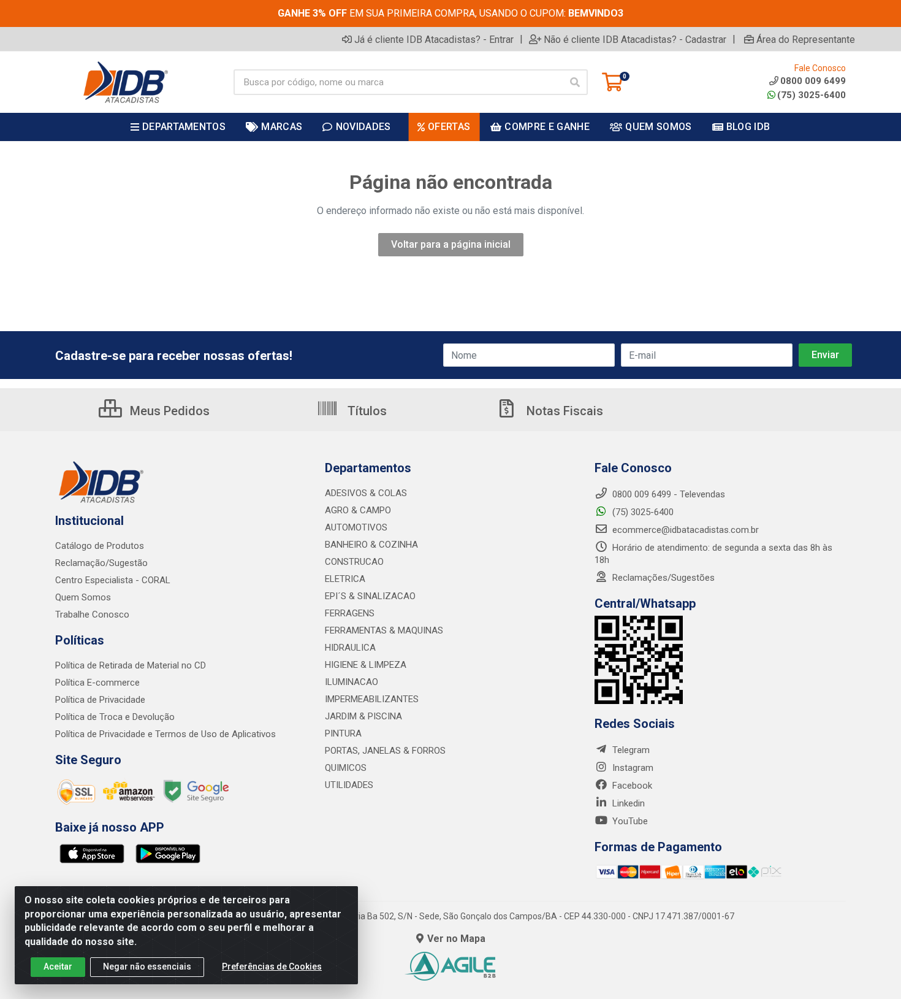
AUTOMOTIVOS (356, 527)
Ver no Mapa (456, 938)
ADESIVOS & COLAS (366, 493)
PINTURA (343, 733)
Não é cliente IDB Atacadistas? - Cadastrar (635, 39)
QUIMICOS (346, 767)
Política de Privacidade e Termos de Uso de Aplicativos (165, 734)
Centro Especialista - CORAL (112, 580)
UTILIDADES (349, 784)
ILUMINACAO (351, 681)
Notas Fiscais (563, 411)
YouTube (629, 821)
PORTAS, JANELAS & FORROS (385, 750)
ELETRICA (345, 578)
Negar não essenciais (147, 966)
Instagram (631, 767)
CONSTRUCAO (354, 561)
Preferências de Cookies (272, 966)
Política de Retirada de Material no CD (130, 665)
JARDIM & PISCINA (363, 716)
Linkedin (627, 803)
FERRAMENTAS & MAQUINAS (384, 630)
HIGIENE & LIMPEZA (365, 664)
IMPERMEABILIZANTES (372, 699)
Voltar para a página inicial (451, 244)
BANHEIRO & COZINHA (371, 544)
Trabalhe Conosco (92, 614)
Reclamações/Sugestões (662, 577)
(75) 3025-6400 (811, 95)
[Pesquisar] (575, 82)
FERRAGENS (349, 613)
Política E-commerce (97, 682)
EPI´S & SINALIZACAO (370, 596)
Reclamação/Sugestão (101, 562)
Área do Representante (805, 39)
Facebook (631, 785)
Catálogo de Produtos (99, 545)
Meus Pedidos (168, 411)
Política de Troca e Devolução (115, 716)
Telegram (630, 750)
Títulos (365, 411)
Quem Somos (83, 597)
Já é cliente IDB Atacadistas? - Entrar (434, 39)
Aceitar (58, 966)
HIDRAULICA (350, 647)
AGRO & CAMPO (358, 510)
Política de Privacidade (100, 699)
